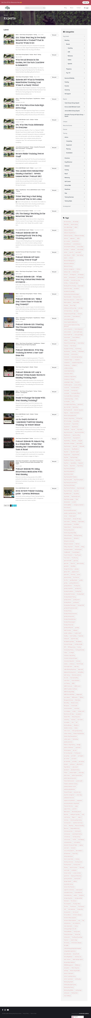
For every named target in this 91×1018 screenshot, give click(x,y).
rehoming (66, 820)
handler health (78, 633)
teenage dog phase (68, 898)
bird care (66, 274)
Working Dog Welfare (68, 990)
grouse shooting (67, 577)
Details (85, 2)
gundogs (77, 627)
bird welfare (66, 280)
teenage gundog (78, 898)
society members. (77, 873)
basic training (80, 255)
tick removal (75, 912)
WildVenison (77, 965)
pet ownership (67, 761)
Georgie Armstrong (68, 569)
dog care (73, 429)
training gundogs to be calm (70, 928)
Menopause (66, 705)
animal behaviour (77, 244)
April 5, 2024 (18, 273)
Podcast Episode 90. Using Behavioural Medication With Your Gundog (29, 471)
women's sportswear (68, 979)
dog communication (68, 432)
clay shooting (67, 351)
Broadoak (66, 305)
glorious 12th (67, 571)
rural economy (67, 839)
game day (76, 560)
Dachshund (80, 404)
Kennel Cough (80, 663)
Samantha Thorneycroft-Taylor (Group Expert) (26, 344)
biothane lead (76, 271)
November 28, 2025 (20, 102)
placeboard (66, 769)
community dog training (76, 357)
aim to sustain (67, 241)
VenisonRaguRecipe (68, 956)
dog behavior (67, 426)
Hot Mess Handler (78, 644)
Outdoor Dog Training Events (70, 736)
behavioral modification (69, 263)
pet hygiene (80, 755)
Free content (67, 557)
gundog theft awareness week (70, 608)
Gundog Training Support (69, 622)
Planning (68, 149)
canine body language (69, 319)
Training (35, 34)
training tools (67, 937)
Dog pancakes (67, 454)
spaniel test (66, 875)
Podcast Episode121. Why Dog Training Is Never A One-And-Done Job (29, 352)
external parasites (68, 524)
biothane (78, 269)
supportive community (69, 889)
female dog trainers (77, 527)
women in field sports (68, 973)
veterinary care (78, 956)
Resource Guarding (79, 825)
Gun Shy (66, 580)
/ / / (28, 54)
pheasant (66, 764)
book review (80, 285)
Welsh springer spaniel (78, 959)
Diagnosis (66, 412)
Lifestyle (32, 119)
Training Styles (68, 201)
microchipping (67, 711)
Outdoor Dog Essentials (78, 733)
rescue (65, 825)
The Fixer (66, 906)
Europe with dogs (77, 518)
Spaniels (70, 63)
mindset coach (81, 711)
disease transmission (74, 412)
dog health (75, 446)
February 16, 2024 (20, 369)
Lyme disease (67, 697)
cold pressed (81, 351)
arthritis (65, 252)
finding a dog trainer (68, 546)
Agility (78, 238)
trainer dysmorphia (68, 926)
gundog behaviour (68, 585)
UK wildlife (66, 945)
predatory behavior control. (70, 786)
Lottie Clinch (67, 680)
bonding (66, 283)
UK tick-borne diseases (76, 942)
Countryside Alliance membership (71, 396)
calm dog (80, 308)
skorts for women (73, 867)
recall (83, 814)
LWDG (73, 683)
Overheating (75, 739)
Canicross (80, 313)
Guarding (70, 48)
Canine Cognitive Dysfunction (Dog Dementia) (72, 325)
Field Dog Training (78, 535)
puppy (76, 806)
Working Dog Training (69, 987)
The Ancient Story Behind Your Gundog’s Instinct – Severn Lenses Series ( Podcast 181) (29, 173)
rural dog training (76, 836)
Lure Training (67, 683)
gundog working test (68, 627)
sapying (81, 845)
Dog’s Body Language (69, 499)
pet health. (73, 755)
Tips (83, 920)
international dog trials (69, 661)
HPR (69, 52)
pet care (75, 750)
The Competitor (67, 903)
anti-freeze (66, 249)
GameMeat (73, 566)
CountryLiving (74, 390)
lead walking (80, 672)
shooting (77, 859)
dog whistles (66, 496)
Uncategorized (29, 148)
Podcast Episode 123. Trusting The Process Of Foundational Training (30, 327)
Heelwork (67, 166)
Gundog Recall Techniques (70, 605)
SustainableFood (78, 892)
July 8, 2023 (33, 488)
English (76, 1016)
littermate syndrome (76, 675)
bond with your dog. (75, 280)
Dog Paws (66, 457)
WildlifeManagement (68, 965)
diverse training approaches (70, 415)
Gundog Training (67, 610)
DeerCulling (75, 407)
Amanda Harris (75, 241)
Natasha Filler (67, 716)
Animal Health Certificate (69, 246)
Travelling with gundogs (77, 937)
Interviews (78, 661)
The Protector (81, 906)
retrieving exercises (68, 831)
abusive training (74, 224)
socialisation (74, 870)
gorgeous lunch (75, 571)
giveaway (77, 569)
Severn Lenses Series (68, 859)
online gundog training (77, 730)
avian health (78, 252)
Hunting (67, 169)
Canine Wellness (76, 337)
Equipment (69, 145)
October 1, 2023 (19, 416)
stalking (75, 881)
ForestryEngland (75, 552)
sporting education (68, 878)
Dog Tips (66, 465)
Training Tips (77, 934)
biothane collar (67, 271)
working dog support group (70, 984)
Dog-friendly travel (75, 496)
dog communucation (79, 432)
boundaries (76, 288)
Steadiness (67, 189)
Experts (65, 99)
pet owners (74, 758)
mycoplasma (78, 714)
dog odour (66, 451)
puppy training (67, 808)
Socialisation (69, 152)
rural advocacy (67, 836)
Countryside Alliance (75, 393)
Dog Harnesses (67, 446)
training (76, 926)
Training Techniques (68, 934)
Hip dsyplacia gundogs (69, 641)
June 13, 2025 (37, 210)
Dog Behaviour (36, 98)
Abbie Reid (66, 224)
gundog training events (69, 616)
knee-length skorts (68, 666)
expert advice (81, 521)
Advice (17, 34)
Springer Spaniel (67, 881)
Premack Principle (68, 792)
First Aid (67, 86)
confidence (74, 365)
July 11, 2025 (19, 193)
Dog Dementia (67, 435)
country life (66, 387)
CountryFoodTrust (75, 387)
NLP (77, 722)
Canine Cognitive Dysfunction (70, 322)
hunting (79, 647)
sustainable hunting (68, 892)
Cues (73, 401)
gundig (80, 580)
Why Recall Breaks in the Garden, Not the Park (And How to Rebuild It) (30, 62)
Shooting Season (67, 864)
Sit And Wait (68, 185)
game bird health (67, 560)
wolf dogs (66, 970)
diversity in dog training (69, 418)
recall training (67, 817)
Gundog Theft (81, 605)
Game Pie (73, 563)
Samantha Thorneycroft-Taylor (70, 845)
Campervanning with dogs (70, 313)
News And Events (67, 125)
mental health (74, 705)
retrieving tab (78, 831)
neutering (73, 719)
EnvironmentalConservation (70, 510)
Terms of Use (33, 1013)
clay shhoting (78, 348)
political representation (77, 775)
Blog (65, 7)
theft (65, 909)
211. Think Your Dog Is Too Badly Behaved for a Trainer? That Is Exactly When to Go (31, 40)
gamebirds (66, 566)
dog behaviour (75, 426)
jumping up (72, 663)
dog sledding (73, 463)
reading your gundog (75, 814)
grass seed (66, 574)
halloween (75, 630)
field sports (76, 538)
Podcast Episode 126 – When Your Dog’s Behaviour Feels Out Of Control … (30, 279)
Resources (66, 828)
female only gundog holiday (70, 532)
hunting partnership (79, 649)
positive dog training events (70, 778)
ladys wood (80, 669)
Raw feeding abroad (76, 811)
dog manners (67, 449)
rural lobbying (81, 839)
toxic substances (76, 923)
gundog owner (76, 599)
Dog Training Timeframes (69, 488)
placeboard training (75, 769)
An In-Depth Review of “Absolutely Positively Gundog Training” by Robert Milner (29, 422)
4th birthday (75, 221)
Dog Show (66, 463)
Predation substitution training (70, 783)
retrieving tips (67, 834)
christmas (66, 345)
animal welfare (80, 246)
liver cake (66, 677)
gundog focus (78, 588)
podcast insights (73, 772)
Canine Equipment (79, 329)
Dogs (77, 499)
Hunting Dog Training (68, 649)
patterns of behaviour (68, 747)
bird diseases (81, 274)
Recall (35, 54)
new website (66, 722)
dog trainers (72, 465)
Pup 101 (68, 73)
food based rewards (68, 549)
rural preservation (68, 842)
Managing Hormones (68, 700)
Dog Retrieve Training (69, 460)
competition (77, 359)
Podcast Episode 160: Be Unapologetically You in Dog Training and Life (29, 235)
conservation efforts (68, 373)
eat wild (74, 502)
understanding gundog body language (72, 948)
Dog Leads (81, 446)
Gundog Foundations (68, 591)
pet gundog (66, 755)
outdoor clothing (67, 733)
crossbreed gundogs (68, 398)
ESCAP (79, 513)
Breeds (68, 44)
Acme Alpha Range (68, 227)
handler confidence (68, 633)
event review (67, 521)
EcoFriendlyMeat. (68, 504)
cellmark (66, 340)
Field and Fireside (68, 535)
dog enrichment (67, 437)
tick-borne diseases (77, 914)
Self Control (68, 181)
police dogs (81, 772)
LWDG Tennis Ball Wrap (69, 694)
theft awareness (71, 909)
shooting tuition (76, 864)
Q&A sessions (67, 811)
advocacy (66, 238)
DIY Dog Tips (79, 418)
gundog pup (76, 602)
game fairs (66, 563)
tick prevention (67, 912)
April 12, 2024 (19, 254)
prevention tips (77, 792)
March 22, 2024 (19, 296)
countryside (66, 393)
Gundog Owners (67, 602)
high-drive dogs (74, 638)
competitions (67, 362)
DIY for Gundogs (67, 421)
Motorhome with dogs (69, 714)
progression (79, 800)
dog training (80, 465)
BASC (73, 255)
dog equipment (76, 437)
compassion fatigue (68, 359)
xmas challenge (67, 995)
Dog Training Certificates (69, 468)
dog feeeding (67, 440)
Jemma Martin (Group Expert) (22, 147)
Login (87, 8)
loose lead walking (74, 677)
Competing (69, 141)
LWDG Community (68, 686)
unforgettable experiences (70, 951)
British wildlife (76, 302)
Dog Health (66, 36)
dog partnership (75, 454)
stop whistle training (68, 884)
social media (66, 870)
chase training (80, 343)
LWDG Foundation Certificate (70, 689)
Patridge (78, 744)
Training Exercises (69, 197)
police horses (67, 775)
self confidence (79, 850)
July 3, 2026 (40, 34)
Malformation (75, 697)
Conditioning (67, 365)
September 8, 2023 (38, 438)
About (71, 7)
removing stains (67, 822)
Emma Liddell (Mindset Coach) (22, 119)
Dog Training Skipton (78, 479)
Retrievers (70, 56)
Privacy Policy (26, 1013)
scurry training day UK (69, 850)
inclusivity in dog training (69, 655)
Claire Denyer (73, 345)
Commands (66, 354)
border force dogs (68, 288)
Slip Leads (81, 867)
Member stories (74, 702)
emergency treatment (79, 504)
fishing (82, 546)
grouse (78, 574)
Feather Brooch (67, 527)
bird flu (65, 277)
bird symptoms (72, 277)
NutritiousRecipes (68, 725)
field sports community (69, 541)
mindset (74, 711)
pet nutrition (66, 758)
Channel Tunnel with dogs (69, 343)
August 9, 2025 (37, 168)
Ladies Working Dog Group (70, 669)
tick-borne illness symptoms (70, 917)
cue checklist (67, 401)
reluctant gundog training (76, 820)
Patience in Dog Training (69, 744)
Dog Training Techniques (69, 485)
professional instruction (69, 797)
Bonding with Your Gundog (70, 285)
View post (54, 35)
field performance (68, 538)
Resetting (71, 825)
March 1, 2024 (19, 347)
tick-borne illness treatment (70, 920)
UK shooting (66, 942)
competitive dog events (77, 362)
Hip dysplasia (79, 641)
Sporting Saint (77, 878)
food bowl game (78, 549)
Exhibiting (74, 521)
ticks (79, 920)
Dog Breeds (66, 429)
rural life (74, 839)
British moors (79, 299)
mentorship (76, 708)
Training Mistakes (68, 931)
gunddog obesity (73, 580)
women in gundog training (70, 976)
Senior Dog (74, 853)
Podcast (31, 54)
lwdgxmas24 (79, 694)
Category (6, 15)
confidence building (68, 368)
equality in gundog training (70, 513)
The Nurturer (73, 906)
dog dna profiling (76, 435)
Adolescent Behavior (68, 230)
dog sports (80, 463)
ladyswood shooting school (70, 672)
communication (74, 354)
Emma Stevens (67, 507)
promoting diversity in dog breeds (71, 803)
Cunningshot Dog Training (70, 404)
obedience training (68, 728)
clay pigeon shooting (68, 348)
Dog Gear (74, 440)
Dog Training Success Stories (70, 482)
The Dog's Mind (76, 903)
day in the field (67, 407)
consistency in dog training (70, 376)
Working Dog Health (68, 981)
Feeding (67, 82)
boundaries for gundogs (69, 291)
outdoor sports (67, 739)
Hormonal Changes (68, 644)
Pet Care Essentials (68, 753)
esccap (65, 516)
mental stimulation (68, 708)
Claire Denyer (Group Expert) (26, 34)
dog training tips (80, 488)
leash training (67, 675)
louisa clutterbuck (75, 680)
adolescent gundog (68, 235)
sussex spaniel (79, 889)
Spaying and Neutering (76, 875)
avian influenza (67, 255)
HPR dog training (71, 647)
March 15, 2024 (19, 321)
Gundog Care (77, 585)
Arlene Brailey (80, 249)
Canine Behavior (76, 316)
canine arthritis (67, 316)
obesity (75, 728)
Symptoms (81, 895)
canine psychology (78, 334)
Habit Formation (67, 630)
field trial (77, 543)
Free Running (75, 557)
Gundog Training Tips (68, 624)
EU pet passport (67, 518)
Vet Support (22, 319)
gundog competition (68, 588)
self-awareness (67, 853)
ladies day (76, 666)
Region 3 (74, 817)
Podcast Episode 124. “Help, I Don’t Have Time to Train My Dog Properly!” (29, 301)
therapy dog (80, 909)
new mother (80, 719)
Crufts (76, 398)
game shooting (80, 563)
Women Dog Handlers (75, 970)
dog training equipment (69, 471)
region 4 (80, 817)
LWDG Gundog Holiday (69, 691)
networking (66, 719)
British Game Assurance (69, 299)
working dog (78, 979)
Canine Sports (67, 337)
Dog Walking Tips (68, 493)
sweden (75, 895)
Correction (77, 382)
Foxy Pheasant (78, 555)
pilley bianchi (79, 764)
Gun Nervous (76, 577)
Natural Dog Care (76, 716)
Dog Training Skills (68, 479)
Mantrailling (66, 702)
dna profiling (76, 421)
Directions (67, 158)
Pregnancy (69, 69)
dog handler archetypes (69, 443)
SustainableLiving (68, 895)
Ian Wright (71, 652)
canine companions (68, 329)
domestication (67, 502)
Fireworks (77, 546)
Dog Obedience (75, 449)
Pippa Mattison (67, 767)
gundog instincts (67, 599)
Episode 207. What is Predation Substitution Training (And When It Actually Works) (30, 82)
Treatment (66, 940)
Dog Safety (78, 460)
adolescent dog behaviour (69, 232)
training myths (77, 931)
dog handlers (79, 443)
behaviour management (69, 269)
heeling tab (66, 638)
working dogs (78, 990)
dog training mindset (68, 474)
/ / (26, 34)
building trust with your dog (70, 308)
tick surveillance (67, 914)
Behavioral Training (68, 266)
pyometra (74, 808)
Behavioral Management (69, 260)
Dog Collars (79, 429)
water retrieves (67, 959)
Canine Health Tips (68, 334)
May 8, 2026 (37, 76)
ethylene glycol (72, 516)
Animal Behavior (67, 244)
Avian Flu (71, 252)
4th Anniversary (67, 221)
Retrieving (67, 177)
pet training (81, 761)
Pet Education (77, 753)
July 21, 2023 (19, 466)
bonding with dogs (74, 283)
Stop (66, 193)
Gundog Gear (78, 591)
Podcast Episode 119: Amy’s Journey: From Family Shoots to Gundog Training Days (30, 375)
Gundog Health (80, 594)
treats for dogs (74, 940)
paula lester (78, 747)
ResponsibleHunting (75, 828)
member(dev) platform (84, 1013)
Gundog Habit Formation (69, 594)
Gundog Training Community (70, 613)
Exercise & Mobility (69, 78)
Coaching (74, 351)
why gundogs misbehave (69, 962)
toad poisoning (67, 923)
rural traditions (77, 842)
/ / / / (30, 99)
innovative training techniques (70, 658)
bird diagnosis (73, 274)
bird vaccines (80, 277)
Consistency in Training (69, 379)
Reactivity (66, 814)
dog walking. (76, 493)
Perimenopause (67, 750)
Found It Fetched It (68, 555)
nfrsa (73, 722)
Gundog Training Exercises (70, 619)
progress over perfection (69, 800)
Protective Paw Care (68, 806)
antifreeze (73, 249)
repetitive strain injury (78, 822)
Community (66, 357)
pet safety (74, 761)
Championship (73, 340)
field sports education (68, 543)
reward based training (77, 834)
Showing (66, 867)
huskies (65, 652)
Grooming (67, 89)
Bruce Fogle (73, 305)
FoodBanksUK (67, 552)
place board (75, 767)
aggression (72, 238)
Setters (69, 59)
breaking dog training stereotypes (71, 294)
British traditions (67, 302)
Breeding (67, 40)
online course (67, 730)
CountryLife (66, 390)
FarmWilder (76, 524)
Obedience (76, 725)
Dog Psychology (73, 457)
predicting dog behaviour (69, 789)
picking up (72, 764)
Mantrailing (77, 700)
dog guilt (80, 440)
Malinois (81, 697)
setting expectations (68, 856)
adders (75, 227)
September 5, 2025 (20, 150)
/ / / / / (30, 318)
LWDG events (77, 686)
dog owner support (75, 451)
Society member (67, 873)
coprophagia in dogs (68, 382)
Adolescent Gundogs (79, 235)
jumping (65, 663)
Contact (79, 7)
